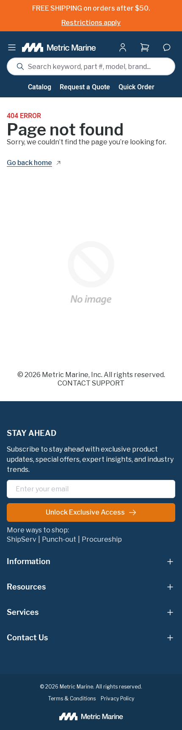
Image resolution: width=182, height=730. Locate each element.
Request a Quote (85, 87)
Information (28, 561)
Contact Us (27, 637)
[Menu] (12, 47)
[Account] (124, 47)
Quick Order (136, 87)
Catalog (39, 87)
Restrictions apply (91, 23)
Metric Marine (65, 375)
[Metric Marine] (59, 47)
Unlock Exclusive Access (85, 512)
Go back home (29, 163)
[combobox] (91, 66)
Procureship (102, 539)
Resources (26, 586)
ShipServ (21, 539)
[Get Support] (166, 47)
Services (23, 612)
